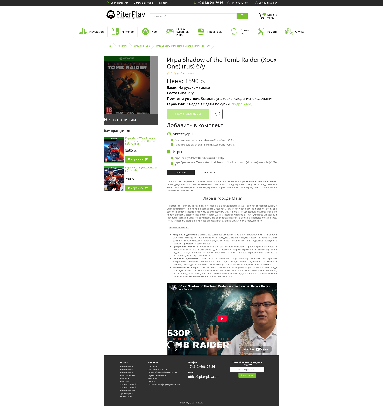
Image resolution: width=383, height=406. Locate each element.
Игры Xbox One (142, 45)
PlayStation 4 (126, 369)
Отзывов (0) (210, 172)
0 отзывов (188, 73)
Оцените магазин (157, 375)
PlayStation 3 (126, 372)
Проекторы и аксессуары (126, 395)
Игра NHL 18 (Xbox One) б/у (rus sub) (141, 169)
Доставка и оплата (157, 369)
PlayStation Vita (127, 390)
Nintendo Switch (128, 387)
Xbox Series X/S (127, 375)
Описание (180, 172)
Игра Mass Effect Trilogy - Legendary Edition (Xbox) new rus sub (140, 141)
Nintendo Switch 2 (129, 384)
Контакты (153, 366)
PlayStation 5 (126, 366)
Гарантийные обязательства (162, 372)
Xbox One (122, 45)
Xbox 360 (124, 381)
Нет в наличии (188, 114)
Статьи (151, 381)
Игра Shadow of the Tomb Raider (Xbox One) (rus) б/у (183, 45)
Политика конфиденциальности (164, 384)
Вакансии (153, 378)
